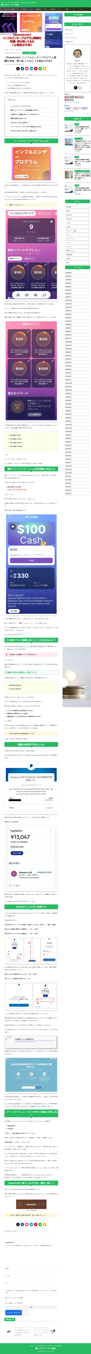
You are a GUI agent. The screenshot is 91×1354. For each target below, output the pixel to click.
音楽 (67, 9)
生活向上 (38, 9)
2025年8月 (68, 314)
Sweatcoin (9, 1231)
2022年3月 (68, 455)
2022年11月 (68, 428)
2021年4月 (68, 493)
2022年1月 (68, 462)
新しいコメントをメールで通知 (14, 1298)
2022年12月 (68, 424)
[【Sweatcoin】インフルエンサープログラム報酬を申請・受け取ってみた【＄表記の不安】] (31, 68)
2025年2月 (68, 334)
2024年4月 (68, 369)
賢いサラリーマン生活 (10, 5)
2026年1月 (68, 296)
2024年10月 (68, 348)
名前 (7, 1268)
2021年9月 (68, 476)
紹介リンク (35, 1106)
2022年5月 (68, 448)
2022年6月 (68, 445)
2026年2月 (68, 293)
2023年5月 (68, 407)
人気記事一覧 (69, 41)
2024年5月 (68, 365)
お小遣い (24, 9)
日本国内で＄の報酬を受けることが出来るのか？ (25, 114)
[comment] (44, 68)
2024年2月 (68, 376)
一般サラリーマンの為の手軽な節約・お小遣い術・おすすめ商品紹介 (45, 1345)
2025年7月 (68, 317)
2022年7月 (68, 441)
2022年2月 (68, 459)
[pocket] (27, 68)
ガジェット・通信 (10, 9)
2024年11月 (68, 345)
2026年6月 (68, 279)
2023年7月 (68, 400)
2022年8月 (68, 438)
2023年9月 (68, 393)
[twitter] (18, 68)
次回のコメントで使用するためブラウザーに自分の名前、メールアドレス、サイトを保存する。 (31, 1291)
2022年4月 (68, 452)
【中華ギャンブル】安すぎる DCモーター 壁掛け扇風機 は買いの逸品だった (83, 176)
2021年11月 (68, 469)
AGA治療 (52, 9)
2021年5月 (68, 490)
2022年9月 (68, 434)
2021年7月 (68, 483)
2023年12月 (68, 383)
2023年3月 (68, 414)
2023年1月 (68, 421)
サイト (7, 1283)
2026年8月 (68, 272)
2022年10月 (68, 431)
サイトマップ (69, 34)
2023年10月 (68, 390)
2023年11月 (68, 386)
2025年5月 (68, 324)
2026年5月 (68, 283)
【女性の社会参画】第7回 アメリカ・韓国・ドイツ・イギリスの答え (83, 129)
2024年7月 (68, 359)
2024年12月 (68, 341)
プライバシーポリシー (71, 37)
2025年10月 (68, 307)
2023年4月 (68, 410)
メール (7, 1276)
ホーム (81, 9)
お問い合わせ (69, 30)
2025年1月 (68, 338)
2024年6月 (68, 362)
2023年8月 (68, 397)
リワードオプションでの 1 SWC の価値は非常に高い (26, 126)
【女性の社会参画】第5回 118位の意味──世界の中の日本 (83, 190)
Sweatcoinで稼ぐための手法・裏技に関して (23, 131)
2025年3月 (68, 331)
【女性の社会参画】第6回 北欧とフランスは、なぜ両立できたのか (83, 161)
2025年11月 (68, 303)
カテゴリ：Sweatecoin (31, 1210)
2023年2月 (68, 417)
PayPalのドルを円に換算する (19, 122)
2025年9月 (68, 310)
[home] (79, 87)
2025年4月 (68, 328)
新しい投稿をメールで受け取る (14, 1303)
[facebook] (22, 68)
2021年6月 (68, 486)
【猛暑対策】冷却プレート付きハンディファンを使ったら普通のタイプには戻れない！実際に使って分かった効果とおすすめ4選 (83, 145)
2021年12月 (68, 466)
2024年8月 (68, 355)
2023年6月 (68, 403)
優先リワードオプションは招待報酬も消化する (24, 110)
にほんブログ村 (69, 110)
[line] (40, 68)
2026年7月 (68, 276)
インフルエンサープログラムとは (20, 106)
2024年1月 (68, 379)
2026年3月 (68, 290)
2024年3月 (68, 372)
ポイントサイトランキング (71, 102)
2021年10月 (68, 472)
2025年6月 (68, 321)
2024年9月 (68, 352)
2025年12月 (68, 300)
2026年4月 (68, 286)
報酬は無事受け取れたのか (18, 118)
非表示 (14, 99)
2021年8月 (68, 479)
